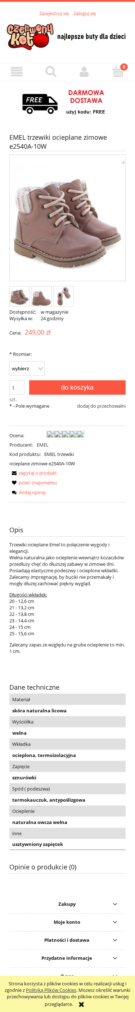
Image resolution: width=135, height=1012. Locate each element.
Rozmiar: (20, 354)
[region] (67, 102)
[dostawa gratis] (67, 102)
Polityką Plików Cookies (51, 990)
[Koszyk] (118, 71)
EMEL (43, 445)
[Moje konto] (85, 71)
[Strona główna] (67, 35)
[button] (17, 71)
